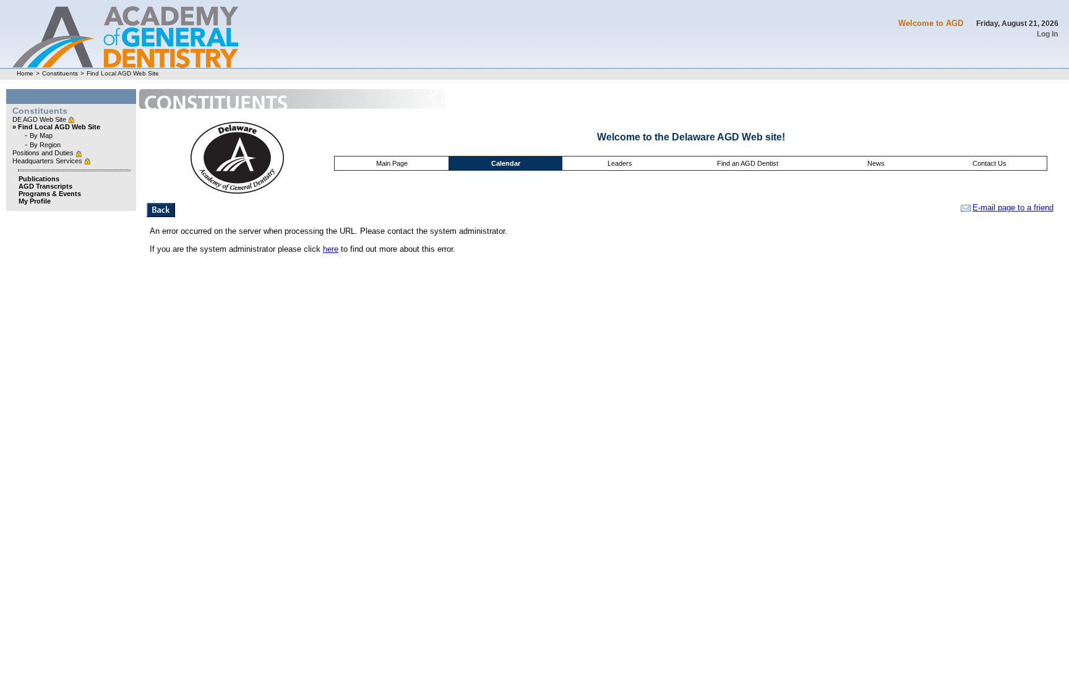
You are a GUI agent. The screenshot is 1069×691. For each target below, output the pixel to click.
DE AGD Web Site (40, 119)
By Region (45, 144)
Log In (1047, 34)
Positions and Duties (43, 153)
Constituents (60, 73)
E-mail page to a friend (1013, 207)
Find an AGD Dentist (747, 163)
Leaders (619, 163)
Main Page (392, 163)
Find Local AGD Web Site (123, 73)
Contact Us (989, 163)
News (876, 163)
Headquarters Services (48, 161)
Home (25, 73)
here (330, 249)
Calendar (505, 163)
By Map (41, 135)
